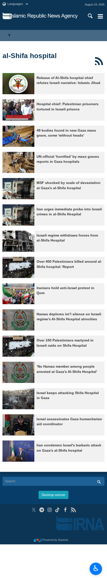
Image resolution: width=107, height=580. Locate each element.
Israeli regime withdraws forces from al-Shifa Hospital (67, 238)
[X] (33, 509)
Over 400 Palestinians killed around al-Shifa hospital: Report (69, 264)
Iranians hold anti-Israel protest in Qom (65, 290)
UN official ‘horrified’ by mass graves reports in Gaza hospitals (68, 159)
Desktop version (53, 495)
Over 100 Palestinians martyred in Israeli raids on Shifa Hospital (65, 342)
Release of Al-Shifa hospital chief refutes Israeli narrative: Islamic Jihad (68, 80)
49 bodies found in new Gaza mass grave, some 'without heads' (66, 133)
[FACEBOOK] (65, 509)
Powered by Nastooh (55, 539)
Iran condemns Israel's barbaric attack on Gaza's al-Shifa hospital (69, 447)
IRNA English (44, 16)
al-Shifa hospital (29, 56)
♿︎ (96, 568)
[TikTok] (57, 509)
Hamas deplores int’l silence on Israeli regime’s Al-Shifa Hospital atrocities (69, 316)
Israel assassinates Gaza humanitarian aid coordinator (69, 421)
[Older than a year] (18, 83)
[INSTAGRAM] (49, 509)
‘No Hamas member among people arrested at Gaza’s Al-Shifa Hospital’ (67, 369)
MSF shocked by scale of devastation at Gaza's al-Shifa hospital (69, 185)
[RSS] (99, 61)
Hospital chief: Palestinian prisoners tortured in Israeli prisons (68, 106)
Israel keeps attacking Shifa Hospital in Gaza (68, 395)
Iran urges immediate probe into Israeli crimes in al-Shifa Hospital (69, 211)
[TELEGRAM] (41, 509)
